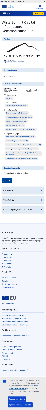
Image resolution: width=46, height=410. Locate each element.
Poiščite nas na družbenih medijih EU (16, 336)
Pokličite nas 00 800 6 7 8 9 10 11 (14, 315)
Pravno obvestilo (8, 353)
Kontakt (4, 281)
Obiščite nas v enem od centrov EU (15, 325)
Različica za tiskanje (9, 284)
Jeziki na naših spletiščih (11, 347)
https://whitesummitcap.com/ (14, 62)
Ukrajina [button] (37, 13)
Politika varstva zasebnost (12, 350)
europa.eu (11, 303)
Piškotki (5, 356)
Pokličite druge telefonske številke (14, 318)
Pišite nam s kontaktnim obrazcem (15, 322)
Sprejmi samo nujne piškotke (20, 405)
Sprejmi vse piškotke (17, 399)
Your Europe (7, 232)
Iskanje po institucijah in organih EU (15, 370)
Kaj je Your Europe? (9, 278)
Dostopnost (6, 359)
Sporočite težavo (8, 287)
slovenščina (39, 7)
